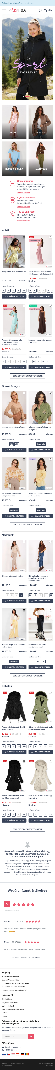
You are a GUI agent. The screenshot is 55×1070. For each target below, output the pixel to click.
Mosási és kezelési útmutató (13, 987)
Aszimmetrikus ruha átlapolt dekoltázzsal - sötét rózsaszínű (41, 273)
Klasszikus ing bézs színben (13, 427)
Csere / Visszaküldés (10, 980)
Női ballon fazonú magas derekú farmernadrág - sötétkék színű (38, 578)
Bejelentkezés (31, 1036)
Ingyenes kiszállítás (10, 1002)
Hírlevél (5, 1013)
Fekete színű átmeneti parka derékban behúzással (13, 797)
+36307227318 (11, 1050)
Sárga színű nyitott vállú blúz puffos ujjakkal (40, 494)
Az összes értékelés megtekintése (26, 958)
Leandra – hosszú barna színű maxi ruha (40, 341)
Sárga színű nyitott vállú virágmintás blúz (11, 494)
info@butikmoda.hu (13, 1047)
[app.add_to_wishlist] (24, 237)
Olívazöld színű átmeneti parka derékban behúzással (41, 728)
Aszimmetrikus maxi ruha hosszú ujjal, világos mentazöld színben (12, 342)
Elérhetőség (7, 999)
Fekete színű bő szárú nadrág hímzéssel (37, 646)
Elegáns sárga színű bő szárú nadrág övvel (13, 646)
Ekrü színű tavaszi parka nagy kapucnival (40, 797)
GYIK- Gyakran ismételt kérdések (15, 983)
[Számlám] (40, 10)
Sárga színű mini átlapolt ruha (14, 272)
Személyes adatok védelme (13, 1009)
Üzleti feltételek (8, 1006)
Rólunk (5, 1016)
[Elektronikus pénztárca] (44, 10)
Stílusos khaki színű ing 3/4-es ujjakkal (40, 428)
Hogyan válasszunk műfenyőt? (14, 990)
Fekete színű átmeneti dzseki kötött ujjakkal (13, 728)
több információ (23, 192)
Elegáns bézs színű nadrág (12, 576)
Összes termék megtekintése (27, 376)
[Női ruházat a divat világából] (21, 10)
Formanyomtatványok (11, 976)
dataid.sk (49, 1065)
